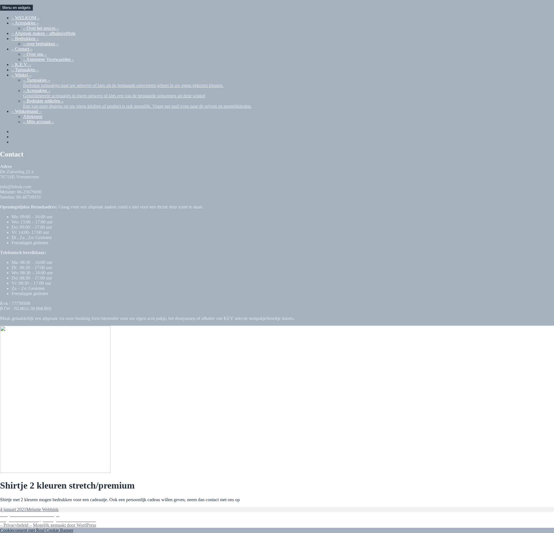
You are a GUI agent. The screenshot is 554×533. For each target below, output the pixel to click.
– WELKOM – (26, 17)
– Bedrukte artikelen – (137, 103)
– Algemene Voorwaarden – (48, 59)
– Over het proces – (41, 28)
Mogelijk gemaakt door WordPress (64, 525)
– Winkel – (21, 74)
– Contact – (22, 48)
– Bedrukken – (25, 38)
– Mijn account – (38, 121)
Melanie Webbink (42, 509)
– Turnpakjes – (25, 69)
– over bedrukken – (41, 43)
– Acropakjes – (25, 22)
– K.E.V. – (21, 64)
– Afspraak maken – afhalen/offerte (44, 33)
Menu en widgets (16, 7)
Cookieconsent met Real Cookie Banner (36, 530)
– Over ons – (35, 54)
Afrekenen (32, 116)
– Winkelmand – (27, 111)
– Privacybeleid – (16, 525)
